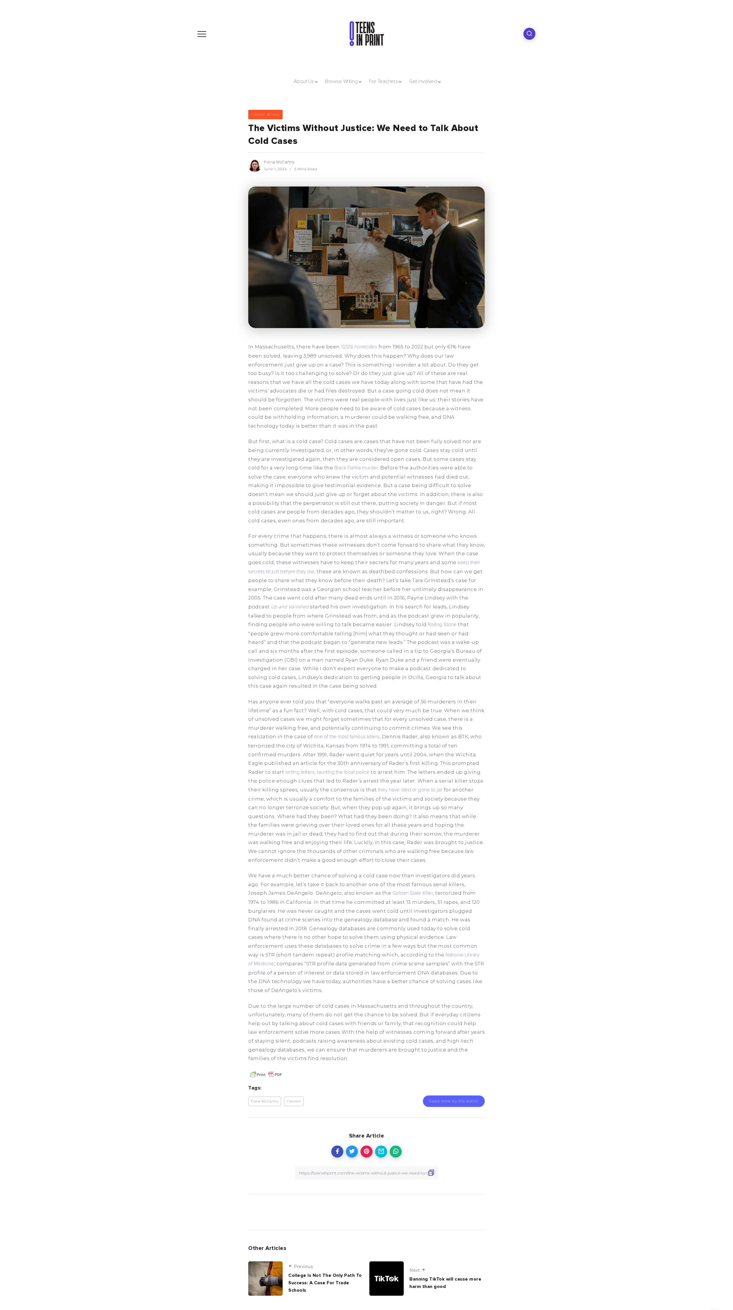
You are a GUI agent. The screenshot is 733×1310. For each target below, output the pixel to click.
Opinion (294, 1101)
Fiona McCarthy (279, 162)
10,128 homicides (359, 347)
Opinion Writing (265, 114)
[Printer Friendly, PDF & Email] (266, 1074)
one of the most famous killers (347, 737)
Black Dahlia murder (356, 468)
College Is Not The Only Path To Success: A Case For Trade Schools (325, 1283)
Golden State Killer (413, 893)
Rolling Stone (442, 625)
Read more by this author (454, 1101)
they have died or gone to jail (410, 790)
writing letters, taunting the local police (327, 772)
